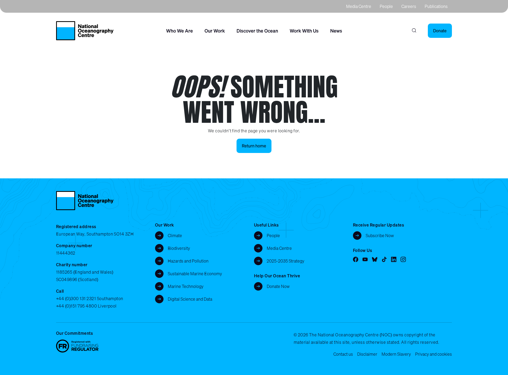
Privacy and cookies (433, 354)
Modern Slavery (396, 354)
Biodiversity (179, 248)
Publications (436, 6)
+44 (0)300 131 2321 (76, 298)
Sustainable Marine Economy (195, 274)
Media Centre (358, 6)
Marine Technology (185, 286)
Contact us (343, 354)
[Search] (414, 31)
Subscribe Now (380, 235)
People (386, 6)
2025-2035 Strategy (285, 261)
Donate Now (278, 286)
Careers (408, 6)
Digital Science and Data (190, 299)
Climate (175, 235)
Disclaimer (367, 354)
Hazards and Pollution (188, 261)
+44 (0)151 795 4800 (76, 306)
